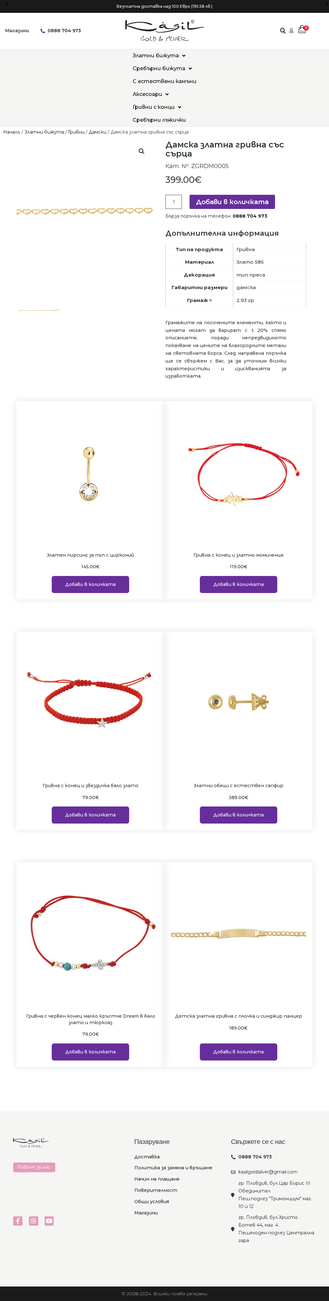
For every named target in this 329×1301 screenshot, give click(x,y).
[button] (7, 4)
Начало (11, 132)
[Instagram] (33, 1221)
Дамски (97, 132)
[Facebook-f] (17, 1221)
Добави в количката (232, 202)
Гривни (76, 132)
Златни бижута (44, 132)
